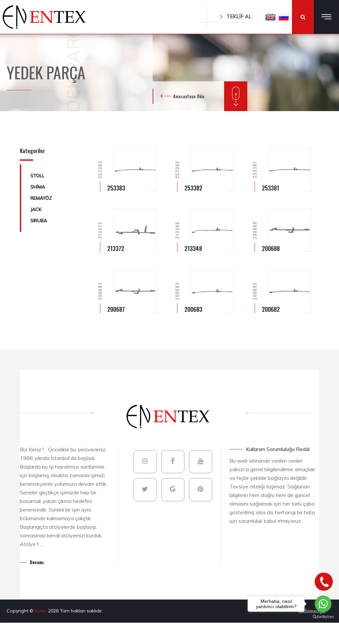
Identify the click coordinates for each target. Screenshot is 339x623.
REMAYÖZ (41, 198)
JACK (35, 209)
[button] (270, 17)
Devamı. (37, 562)
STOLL (37, 176)
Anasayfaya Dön (188, 96)
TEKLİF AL (239, 16)
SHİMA (37, 187)
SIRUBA (38, 221)
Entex (41, 611)
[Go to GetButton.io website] (323, 616)
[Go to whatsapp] (323, 604)
